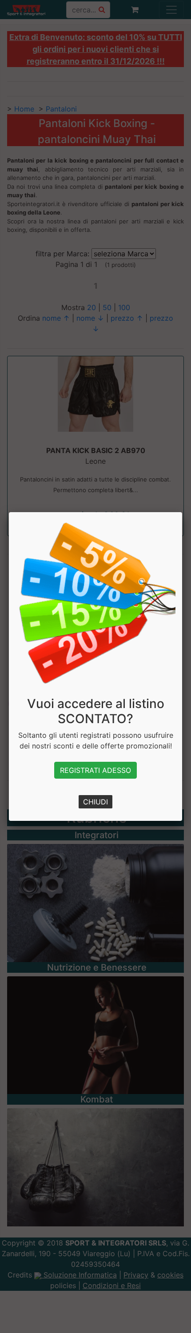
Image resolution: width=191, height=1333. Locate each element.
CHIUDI (95, 801)
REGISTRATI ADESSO (95, 770)
